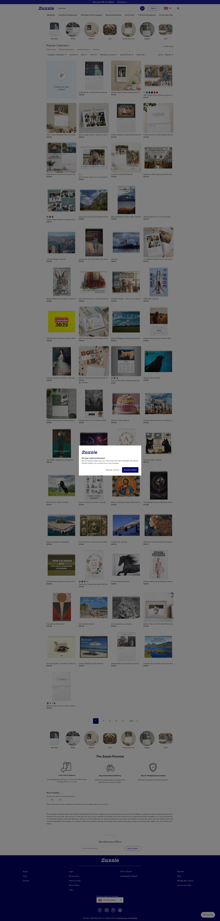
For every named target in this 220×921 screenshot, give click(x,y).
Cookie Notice (110, 461)
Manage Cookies (112, 470)
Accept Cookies (130, 470)
